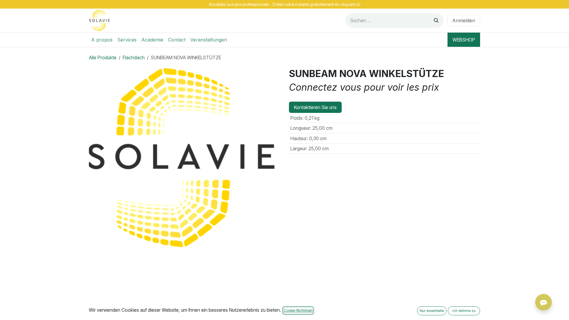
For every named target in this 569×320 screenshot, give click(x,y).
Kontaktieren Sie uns (315, 107)
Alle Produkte (102, 57)
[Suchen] (436, 20)
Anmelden (463, 20)
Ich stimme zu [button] (464, 310)
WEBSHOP (464, 40)
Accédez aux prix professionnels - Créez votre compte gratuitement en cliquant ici (284, 4)
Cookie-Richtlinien (298, 310)
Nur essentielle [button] (432, 310)
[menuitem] (102, 40)
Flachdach (134, 57)
